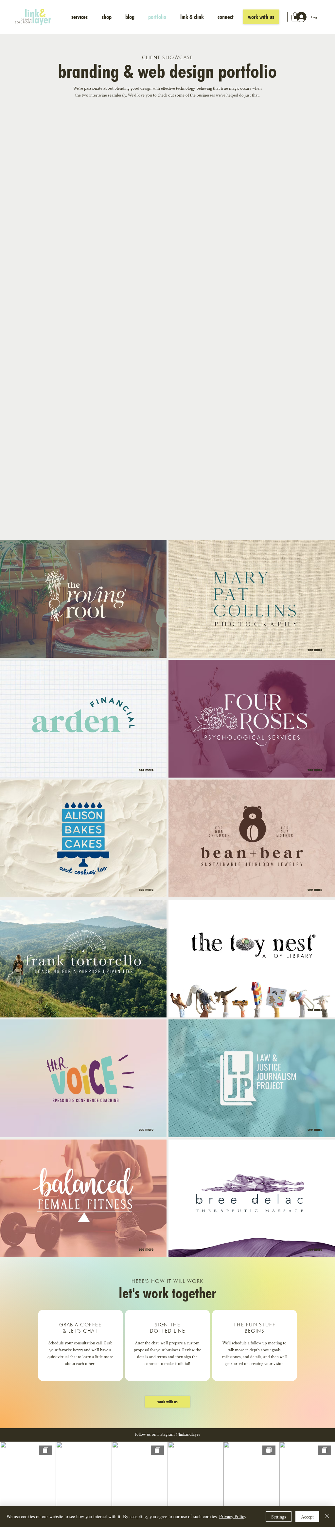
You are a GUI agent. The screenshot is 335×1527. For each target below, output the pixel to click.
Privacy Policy (232, 1516)
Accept (307, 1517)
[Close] (327, 1516)
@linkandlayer (188, 1434)
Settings (278, 1517)
